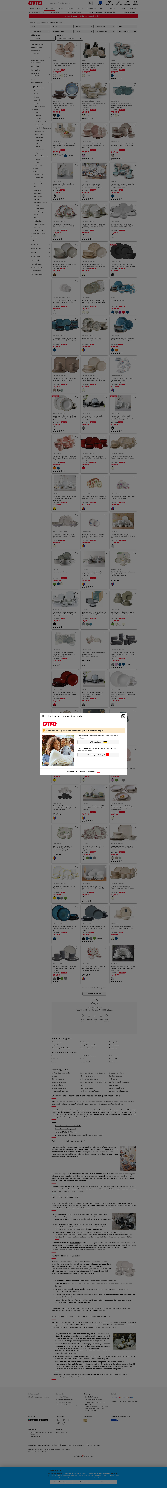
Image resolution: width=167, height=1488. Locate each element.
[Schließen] (123, 716)
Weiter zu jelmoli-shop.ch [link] (96, 755)
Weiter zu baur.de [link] (96, 742)
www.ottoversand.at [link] (82, 772)
